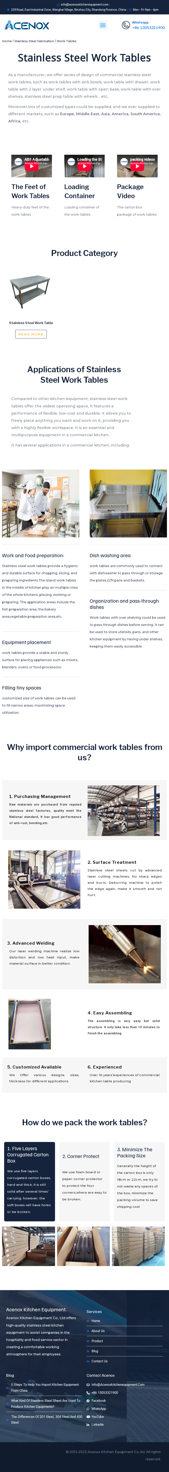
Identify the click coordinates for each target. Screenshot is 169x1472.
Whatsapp (140, 22)
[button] (103, 25)
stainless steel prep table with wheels (61, 96)
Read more (31, 334)
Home (7, 41)
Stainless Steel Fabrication (34, 41)
